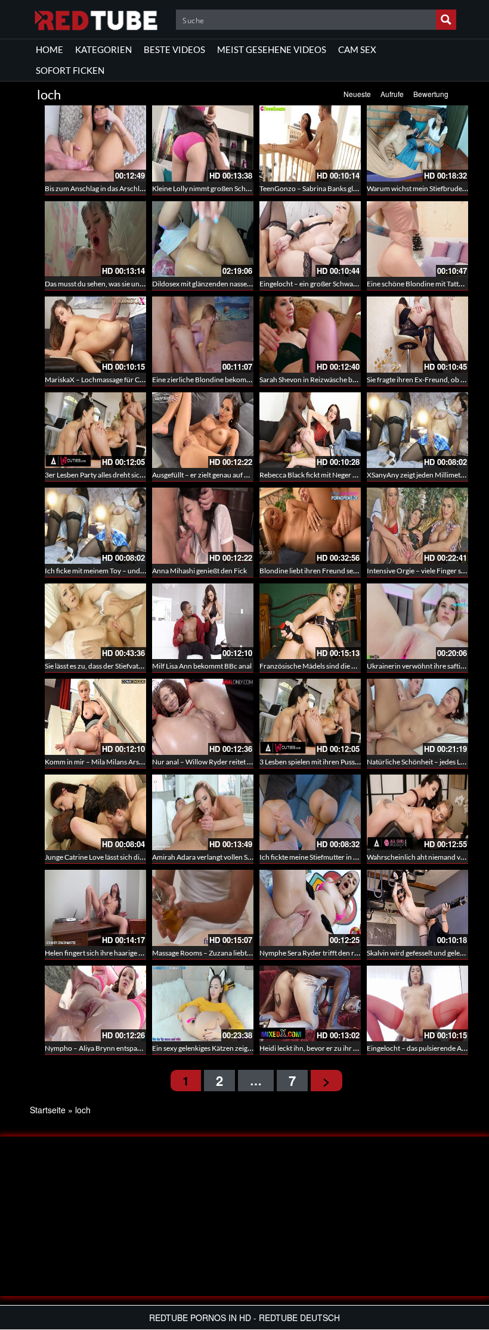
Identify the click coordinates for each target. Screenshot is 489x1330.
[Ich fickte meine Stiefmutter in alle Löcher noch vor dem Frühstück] (310, 813)
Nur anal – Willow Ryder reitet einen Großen (221, 761)
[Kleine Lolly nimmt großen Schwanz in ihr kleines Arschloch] (202, 143)
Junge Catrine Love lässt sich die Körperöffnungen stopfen (135, 857)
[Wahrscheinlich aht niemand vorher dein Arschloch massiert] (417, 813)
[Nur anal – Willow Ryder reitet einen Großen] (202, 717)
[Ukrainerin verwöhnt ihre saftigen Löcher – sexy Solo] (417, 621)
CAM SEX (357, 49)
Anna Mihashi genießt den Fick (199, 570)
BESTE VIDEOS (174, 49)
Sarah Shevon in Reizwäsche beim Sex (317, 379)
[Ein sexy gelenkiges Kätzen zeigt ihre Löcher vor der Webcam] (202, 1004)
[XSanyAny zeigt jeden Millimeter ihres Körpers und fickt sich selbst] (417, 430)
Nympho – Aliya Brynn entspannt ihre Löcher (115, 1048)
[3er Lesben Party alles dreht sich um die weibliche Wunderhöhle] (95, 430)
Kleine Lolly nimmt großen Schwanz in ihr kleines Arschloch (244, 188)
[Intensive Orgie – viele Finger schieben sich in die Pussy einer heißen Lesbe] (417, 526)
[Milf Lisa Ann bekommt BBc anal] (202, 621)
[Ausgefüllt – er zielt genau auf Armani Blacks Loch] (202, 430)
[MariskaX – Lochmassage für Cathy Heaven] (95, 334)
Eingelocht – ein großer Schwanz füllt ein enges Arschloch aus (354, 283)
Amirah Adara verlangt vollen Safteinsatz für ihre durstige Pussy (250, 857)
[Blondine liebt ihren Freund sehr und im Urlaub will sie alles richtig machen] (310, 526)
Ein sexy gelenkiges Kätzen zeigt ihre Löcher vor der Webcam (246, 1048)
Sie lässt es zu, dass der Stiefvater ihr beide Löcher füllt (128, 665)
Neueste (357, 94)
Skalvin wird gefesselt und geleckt (418, 952)
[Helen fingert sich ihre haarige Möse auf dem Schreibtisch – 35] (95, 908)
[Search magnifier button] (446, 20)
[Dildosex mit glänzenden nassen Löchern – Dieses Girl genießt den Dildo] (202, 239)
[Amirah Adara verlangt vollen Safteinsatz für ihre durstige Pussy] (202, 813)
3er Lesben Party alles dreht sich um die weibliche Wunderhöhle (143, 474)
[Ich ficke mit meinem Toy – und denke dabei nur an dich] (95, 526)
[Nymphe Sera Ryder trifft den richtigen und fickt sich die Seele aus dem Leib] (310, 908)
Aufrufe (392, 94)
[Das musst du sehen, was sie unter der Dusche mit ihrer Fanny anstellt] (95, 239)
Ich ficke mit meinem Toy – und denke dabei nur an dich (130, 570)
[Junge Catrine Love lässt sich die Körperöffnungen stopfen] (95, 813)
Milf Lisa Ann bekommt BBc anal (202, 665)
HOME (49, 49)
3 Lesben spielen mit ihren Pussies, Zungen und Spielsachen (350, 761)
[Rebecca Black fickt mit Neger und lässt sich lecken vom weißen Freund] (310, 430)
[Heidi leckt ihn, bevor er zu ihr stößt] (310, 1004)
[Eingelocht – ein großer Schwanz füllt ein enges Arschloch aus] (310, 239)
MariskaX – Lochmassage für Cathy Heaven (111, 379)
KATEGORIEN (103, 49)
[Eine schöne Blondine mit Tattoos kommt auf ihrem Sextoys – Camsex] (417, 239)
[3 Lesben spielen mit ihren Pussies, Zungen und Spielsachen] (310, 717)
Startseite (48, 1110)
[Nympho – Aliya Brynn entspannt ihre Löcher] (95, 1004)
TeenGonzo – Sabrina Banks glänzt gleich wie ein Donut (345, 188)
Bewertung (430, 94)
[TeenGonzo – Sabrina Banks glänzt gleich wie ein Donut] (310, 143)
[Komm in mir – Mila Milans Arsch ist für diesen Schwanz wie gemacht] (95, 717)
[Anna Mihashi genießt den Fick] (202, 526)
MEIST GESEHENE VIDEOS (271, 49)
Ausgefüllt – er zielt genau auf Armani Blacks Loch (228, 474)
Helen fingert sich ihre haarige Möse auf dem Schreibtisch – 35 (141, 952)
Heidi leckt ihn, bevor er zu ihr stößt (314, 1048)
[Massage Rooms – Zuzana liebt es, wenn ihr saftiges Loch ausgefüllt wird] (202, 908)
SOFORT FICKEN (70, 70)
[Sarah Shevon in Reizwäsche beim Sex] (310, 334)
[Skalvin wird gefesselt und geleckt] (417, 908)
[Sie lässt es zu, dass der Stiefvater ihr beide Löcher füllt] (95, 621)
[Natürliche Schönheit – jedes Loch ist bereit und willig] (417, 717)
